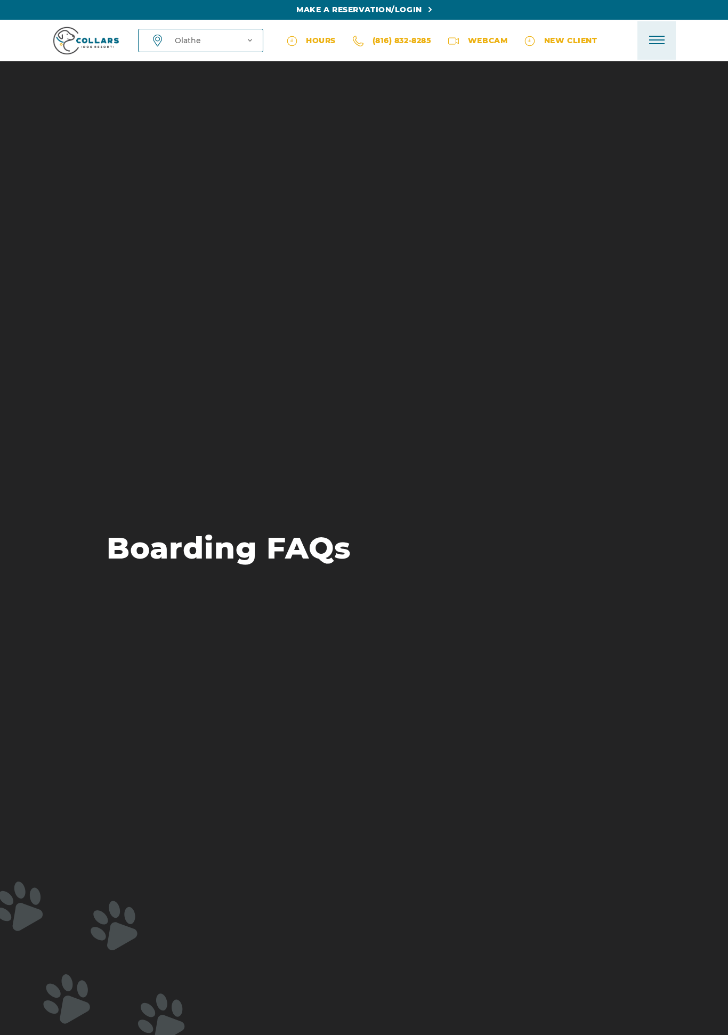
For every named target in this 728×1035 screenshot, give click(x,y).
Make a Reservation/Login (359, 9)
